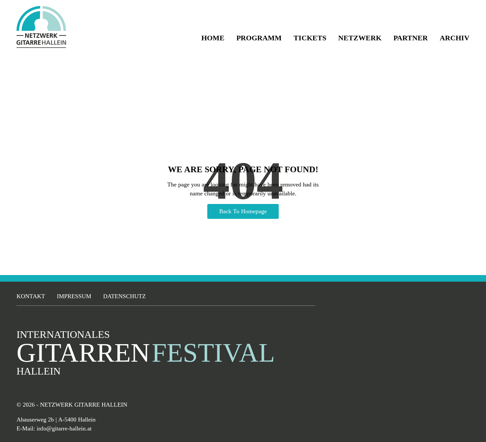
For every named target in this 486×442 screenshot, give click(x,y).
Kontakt (31, 296)
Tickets (310, 38)
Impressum (74, 296)
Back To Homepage (243, 211)
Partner (410, 38)
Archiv (454, 38)
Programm (259, 38)
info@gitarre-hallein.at (64, 428)
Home (212, 38)
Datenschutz (124, 296)
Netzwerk (360, 38)
